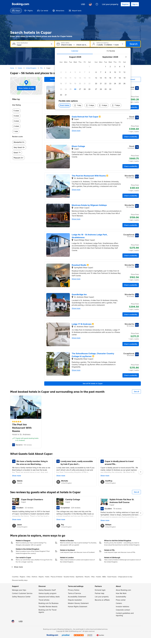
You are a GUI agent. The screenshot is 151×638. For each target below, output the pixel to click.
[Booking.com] (20, 4)
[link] (26, 111)
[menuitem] (16, 10)
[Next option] (140, 472)
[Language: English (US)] (90, 4)
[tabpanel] (93, 81)
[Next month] (126, 57)
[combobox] (33, 45)
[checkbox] (89, 66)
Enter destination (22, 43)
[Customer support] (97, 4)
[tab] (75, 51)
